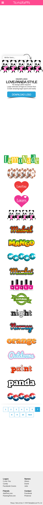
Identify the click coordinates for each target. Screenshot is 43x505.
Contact (27, 491)
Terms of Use (18, 503)
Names (27, 479)
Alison (26, 481)
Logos (6, 479)
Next (30, 415)
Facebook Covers (9, 486)
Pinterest (27, 496)
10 (23, 415)
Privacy (12, 503)
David (26, 484)
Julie (26, 486)
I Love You (7, 481)
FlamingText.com (9, 496)
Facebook (28, 493)
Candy (5, 484)
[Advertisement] (21, 30)
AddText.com (8, 493)
